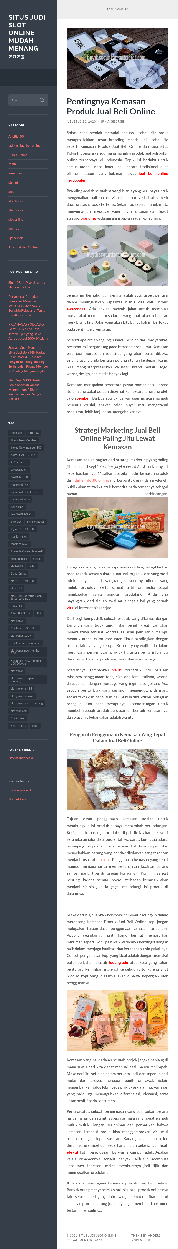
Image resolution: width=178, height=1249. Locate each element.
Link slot (16, 521)
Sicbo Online (18, 573)
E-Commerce (19, 462)
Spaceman (15, 238)
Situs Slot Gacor (21, 613)
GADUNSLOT (19, 469)
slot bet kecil (17, 799)
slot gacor (17, 671)
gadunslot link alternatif (25, 492)
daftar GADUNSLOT (23, 455)
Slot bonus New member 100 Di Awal (26, 662)
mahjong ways (20, 544)
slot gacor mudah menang (27, 703)
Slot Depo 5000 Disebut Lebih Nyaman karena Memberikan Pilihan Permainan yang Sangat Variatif (25, 389)
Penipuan (15, 173)
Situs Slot (16, 606)
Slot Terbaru (18, 725)
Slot (38, 613)
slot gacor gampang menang (23, 680)
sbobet (13, 182)
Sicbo (32, 566)
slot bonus (17, 621)
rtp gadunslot (19, 558)
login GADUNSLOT (22, 529)
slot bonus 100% (21, 635)
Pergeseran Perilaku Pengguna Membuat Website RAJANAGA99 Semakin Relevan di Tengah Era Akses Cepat (27, 305)
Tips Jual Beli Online (23, 247)
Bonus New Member (23, 440)
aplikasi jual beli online (24, 145)
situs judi (16, 588)
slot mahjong (19, 711)
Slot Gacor (15, 210)
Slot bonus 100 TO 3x (24, 628)
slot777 (14, 229)
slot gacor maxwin (22, 696)
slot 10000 (16, 201)
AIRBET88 (16, 136)
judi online (17, 507)
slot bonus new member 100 (25, 652)
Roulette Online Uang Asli (27, 551)
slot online (15, 219)
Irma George (112, 121)
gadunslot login (20, 499)
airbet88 (33, 432)
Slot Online (17, 718)
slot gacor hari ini (21, 688)
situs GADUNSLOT (22, 581)
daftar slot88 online (92, 480)
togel (35, 725)
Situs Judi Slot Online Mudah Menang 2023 (27, 37)
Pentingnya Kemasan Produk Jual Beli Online (111, 106)
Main (12, 164)
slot (11, 192)
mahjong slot (19, 536)
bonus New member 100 (26, 447)
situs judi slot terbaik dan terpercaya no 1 (26, 597)
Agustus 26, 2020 (81, 121)
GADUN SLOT (19, 477)
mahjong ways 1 (19, 790)
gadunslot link (19, 484)
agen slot (16, 432)
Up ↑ (150, 1240)
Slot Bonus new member (26, 643)
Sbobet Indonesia (20, 758)
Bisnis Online (17, 155)
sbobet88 (17, 566)
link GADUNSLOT (22, 514)
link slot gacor (35, 521)
